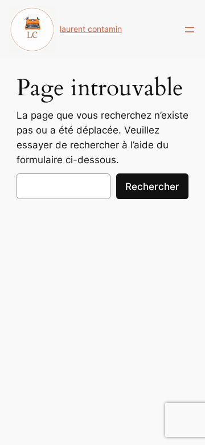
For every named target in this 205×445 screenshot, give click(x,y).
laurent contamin (91, 29)
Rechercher (152, 186)
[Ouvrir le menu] (189, 30)
